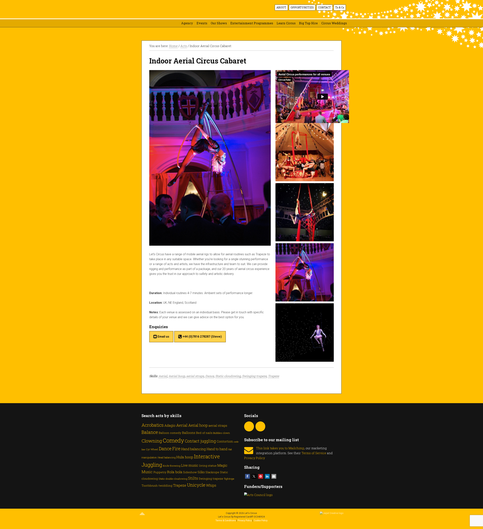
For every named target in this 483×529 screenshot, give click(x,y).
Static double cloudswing (172, 478)
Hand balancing (193, 449)
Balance (150, 432)
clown (226, 433)
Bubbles (217, 433)
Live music (189, 465)
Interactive (207, 456)
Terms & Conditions (225, 520)
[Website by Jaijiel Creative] (331, 513)
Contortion (225, 441)
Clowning (152, 441)
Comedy (173, 440)
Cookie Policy (261, 520)
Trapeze (273, 376)
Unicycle (196, 485)
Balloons (188, 433)
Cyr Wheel (152, 449)
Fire (176, 448)
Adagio (169, 425)
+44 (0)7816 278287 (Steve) (202, 336)
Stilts (193, 478)
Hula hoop (184, 457)
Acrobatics (153, 425)
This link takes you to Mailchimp (280, 448)
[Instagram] (249, 426)
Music (147, 471)
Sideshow (190, 472)
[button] (247, 476)
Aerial (162, 376)
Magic (222, 465)
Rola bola (174, 471)
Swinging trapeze (254, 376)
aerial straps (195, 376)
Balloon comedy (170, 433)
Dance (209, 376)
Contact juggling (200, 441)
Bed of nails (204, 433)
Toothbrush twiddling (157, 485)
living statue (208, 465)
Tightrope (229, 478)
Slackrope (212, 472)
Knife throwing (171, 465)
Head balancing (167, 457)
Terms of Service (313, 453)
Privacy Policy (254, 458)
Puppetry (159, 472)
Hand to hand (217, 449)
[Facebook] (260, 426)
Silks (201, 472)
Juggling (152, 464)
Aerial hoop (176, 376)
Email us (163, 336)
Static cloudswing (228, 376)
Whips (211, 485)
